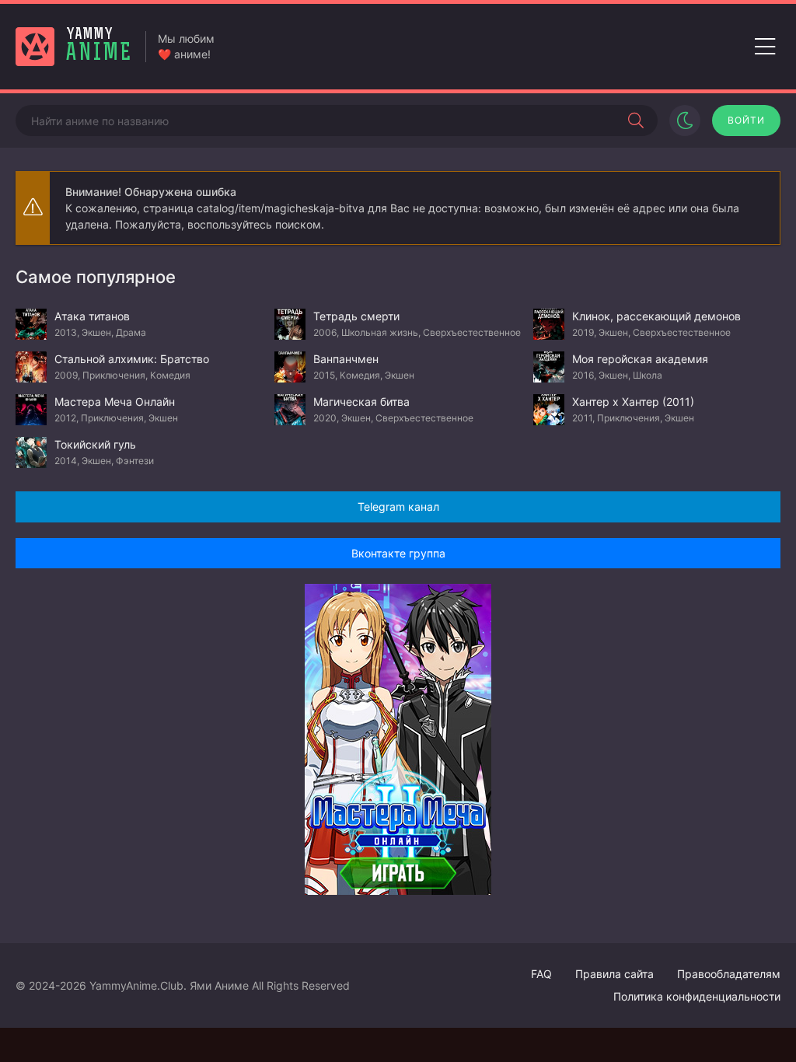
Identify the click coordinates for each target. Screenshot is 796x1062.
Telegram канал (398, 506)
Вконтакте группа (398, 553)
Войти (746, 120)
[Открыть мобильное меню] (764, 46)
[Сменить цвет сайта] (684, 120)
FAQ (541, 973)
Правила (614, 973)
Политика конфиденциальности (696, 996)
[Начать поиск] (636, 120)
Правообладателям (728, 973)
